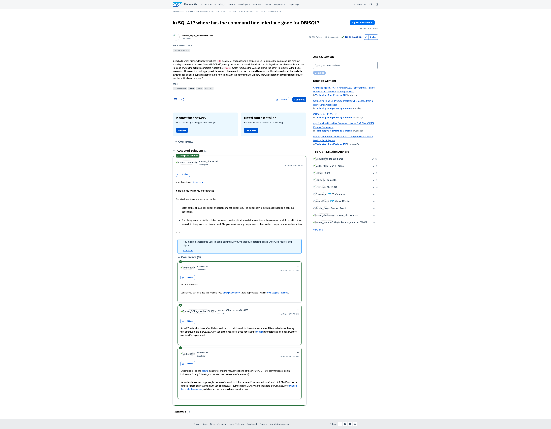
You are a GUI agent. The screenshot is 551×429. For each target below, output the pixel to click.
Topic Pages (294, 4)
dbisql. (197, 182)
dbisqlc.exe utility (231, 292)
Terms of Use (209, 424)
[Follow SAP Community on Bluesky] (345, 424)
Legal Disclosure (237, 424)
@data (259, 332)
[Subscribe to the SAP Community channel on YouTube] (350, 424)
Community (190, 4)
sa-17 (199, 88)
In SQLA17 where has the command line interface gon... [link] (260, 11)
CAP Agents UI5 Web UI (325, 114)
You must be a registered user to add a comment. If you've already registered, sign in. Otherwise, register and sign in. (237, 243)
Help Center (280, 4)
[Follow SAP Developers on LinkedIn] (355, 424)
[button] (366, 37)
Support (264, 424)
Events (268, 4)
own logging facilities (277, 292)
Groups (231, 4)
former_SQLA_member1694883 (197, 35)
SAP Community (179, 11)
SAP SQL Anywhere (181, 50)
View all (317, 230)
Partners (257, 4)
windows (208, 88)
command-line (180, 88)
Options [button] (376, 23)
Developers (244, 4)
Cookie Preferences (279, 424)
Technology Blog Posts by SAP (331, 95)
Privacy (197, 424)
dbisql (191, 88)
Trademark (252, 424)
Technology (215, 11)
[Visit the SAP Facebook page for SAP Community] (340, 424)
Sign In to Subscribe (362, 22)
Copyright (221, 424)
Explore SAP (360, 4)
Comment (299, 99)
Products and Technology (213, 4)
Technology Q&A (229, 11)
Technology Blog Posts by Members (333, 108)
